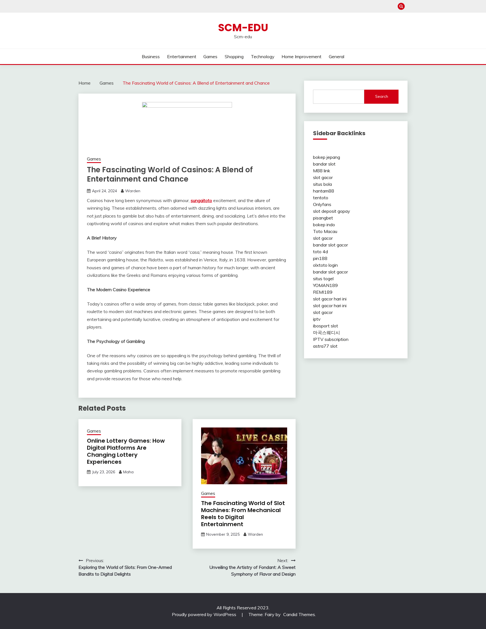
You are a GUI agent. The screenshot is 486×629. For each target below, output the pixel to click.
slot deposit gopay (331, 211)
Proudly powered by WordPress (204, 614)
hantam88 (323, 191)
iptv (317, 319)
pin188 (320, 258)
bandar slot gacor (330, 245)
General (336, 56)
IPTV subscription (330, 339)
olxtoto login (325, 265)
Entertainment (181, 56)
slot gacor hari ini (329, 299)
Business (151, 56)
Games (210, 56)
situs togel (323, 278)
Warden (132, 190)
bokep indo (324, 224)
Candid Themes (299, 614)
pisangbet (323, 218)
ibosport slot (325, 326)
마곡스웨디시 (326, 332)
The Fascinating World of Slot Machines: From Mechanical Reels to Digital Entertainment (243, 513)
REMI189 (322, 292)
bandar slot (324, 164)
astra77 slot (325, 346)
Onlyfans (322, 204)
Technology (262, 56)
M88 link (321, 170)
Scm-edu (243, 27)
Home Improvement (301, 56)
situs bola (322, 184)
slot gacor (323, 177)
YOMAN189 (325, 285)
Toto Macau (325, 231)
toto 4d (320, 251)
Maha (128, 471)
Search (381, 96)
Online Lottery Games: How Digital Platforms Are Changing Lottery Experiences (126, 451)
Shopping (234, 56)
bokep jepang (326, 157)
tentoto (320, 197)
